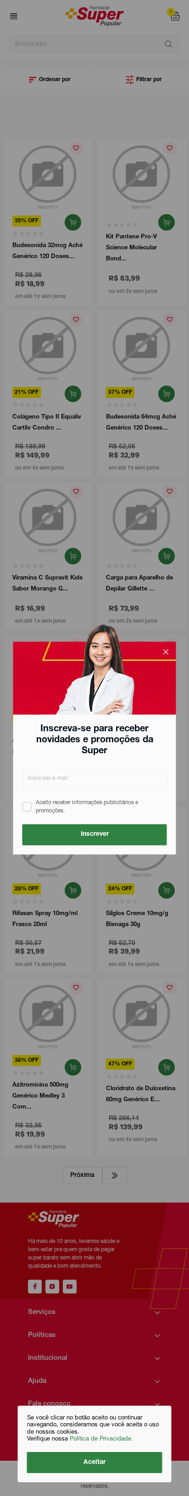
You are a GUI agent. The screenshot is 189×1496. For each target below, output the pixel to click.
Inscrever (95, 834)
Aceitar (94, 1462)
